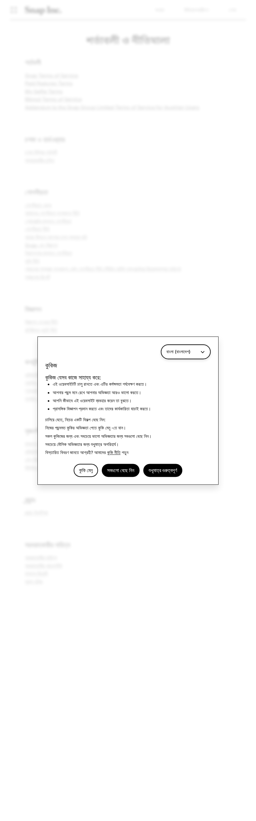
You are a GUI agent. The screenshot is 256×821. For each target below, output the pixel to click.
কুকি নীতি (114, 452)
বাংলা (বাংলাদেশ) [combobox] (178, 351)
